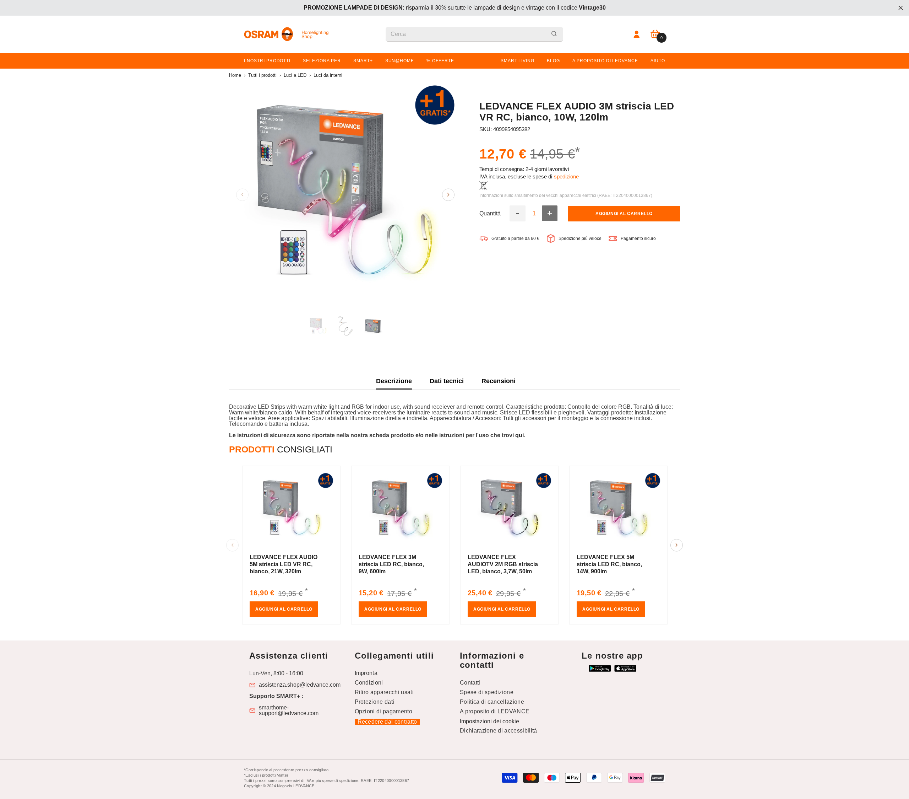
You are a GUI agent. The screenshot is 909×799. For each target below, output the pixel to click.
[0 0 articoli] (655, 34)
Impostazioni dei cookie (489, 721)
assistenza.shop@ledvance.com (300, 685)
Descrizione (394, 381)
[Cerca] (474, 34)
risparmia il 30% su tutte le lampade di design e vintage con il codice (455, 8)
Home (235, 75)
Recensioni (498, 381)
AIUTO (658, 60)
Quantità (490, 213)
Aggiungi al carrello (624, 213)
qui (519, 435)
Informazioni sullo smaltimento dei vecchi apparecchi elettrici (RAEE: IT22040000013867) (565, 195)
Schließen (901, 8)
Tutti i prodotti (262, 75)
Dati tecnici (447, 381)
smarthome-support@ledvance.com (289, 710)
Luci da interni (328, 75)
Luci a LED (295, 75)
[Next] (448, 194)
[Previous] (242, 194)
